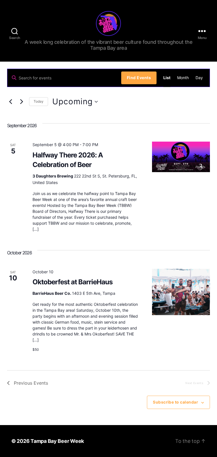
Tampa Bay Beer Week (57, 441)
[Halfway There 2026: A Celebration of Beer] (181, 157)
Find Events (139, 77)
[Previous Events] (10, 101)
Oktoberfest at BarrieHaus (72, 282)
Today (39, 101)
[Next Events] (21, 101)
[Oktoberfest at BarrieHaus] (181, 292)
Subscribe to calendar (175, 402)
